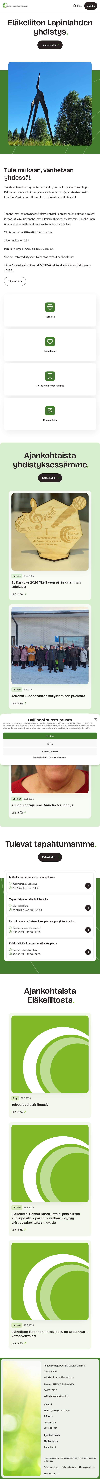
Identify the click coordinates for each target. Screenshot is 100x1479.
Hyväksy (50, 735)
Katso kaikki (48, 477)
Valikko (91, 5)
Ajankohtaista (51, 1441)
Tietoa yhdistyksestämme (57, 1410)
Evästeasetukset (51, 1467)
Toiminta (48, 1416)
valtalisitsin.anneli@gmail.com (59, 1377)
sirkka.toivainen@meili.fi (56, 1395)
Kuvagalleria (50, 1421)
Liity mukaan (15, 281)
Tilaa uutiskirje (50, 1473)
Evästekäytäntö (40, 757)
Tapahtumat (50, 1446)
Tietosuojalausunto (57, 757)
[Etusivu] (15, 5)
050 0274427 (50, 1371)
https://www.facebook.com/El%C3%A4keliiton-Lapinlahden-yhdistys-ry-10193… (47, 268)
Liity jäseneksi (49, 45)
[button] (95, 720)
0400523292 (50, 1390)
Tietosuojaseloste (87, 1467)
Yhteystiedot (50, 1427)
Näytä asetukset (50, 751)
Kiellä (50, 743)
